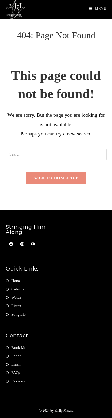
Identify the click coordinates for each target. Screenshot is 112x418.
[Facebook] (11, 244)
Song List (18, 314)
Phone (16, 356)
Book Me (18, 347)
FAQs (15, 372)
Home (16, 281)
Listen (16, 306)
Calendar (18, 289)
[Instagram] (22, 244)
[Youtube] (33, 244)
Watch (16, 297)
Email (16, 364)
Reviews (18, 381)
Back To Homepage (56, 178)
